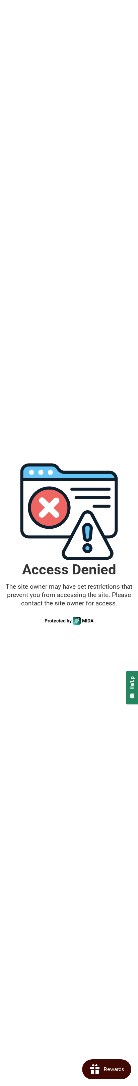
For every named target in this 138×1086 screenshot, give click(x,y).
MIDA (87, 620)
